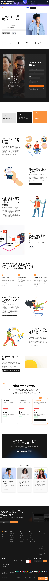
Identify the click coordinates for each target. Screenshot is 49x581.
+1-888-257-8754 (6, 562)
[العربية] (15, 571)
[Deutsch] (22, 571)
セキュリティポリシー (24, 577)
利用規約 (38, 88)
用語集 (30, 535)
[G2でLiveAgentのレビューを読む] (28, 561)
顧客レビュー (22, 537)
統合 (2, 540)
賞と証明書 (21, 535)
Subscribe (45, 561)
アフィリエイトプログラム (24, 539)
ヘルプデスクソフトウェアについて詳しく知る (9, 315)
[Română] (26, 572)
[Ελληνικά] (23, 571)
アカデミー (31, 537)
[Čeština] (18, 571)
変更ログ (11, 539)
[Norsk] (46, 571)
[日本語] (39, 571)
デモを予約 (14, 33)
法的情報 (21, 541)
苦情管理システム (41, 548)
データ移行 (12, 535)
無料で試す (9, 419)
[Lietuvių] (41, 571)
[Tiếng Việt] (36, 572)
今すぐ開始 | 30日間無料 (6, 33)
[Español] (27, 571)
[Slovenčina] (30, 572)
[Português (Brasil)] (24, 572)
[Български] (17, 571)
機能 (2, 538)
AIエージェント (11, 7)
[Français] (32, 571)
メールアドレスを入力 (32, 72)
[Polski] (23, 572)
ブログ (30, 533)
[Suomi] (30, 571)
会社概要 (21, 533)
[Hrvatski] (34, 571)
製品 (16, 7)
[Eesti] (29, 571)
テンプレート (31, 539)
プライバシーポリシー (32, 577)
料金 (2, 536)
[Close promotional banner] (47, 1)
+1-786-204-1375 (6, 564)
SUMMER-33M (6, 4)
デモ (38, 7)
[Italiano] (37, 571)
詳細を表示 (31, 246)
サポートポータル (13, 533)
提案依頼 (11, 541)
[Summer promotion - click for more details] (24, 3)
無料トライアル (33, 7)
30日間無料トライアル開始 (22, 451)
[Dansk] (20, 571)
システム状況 (12, 537)
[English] (25, 571)
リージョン (30, 80)
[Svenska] (33, 572)
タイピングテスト (32, 541)
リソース (20, 7)
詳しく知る (4, 285)
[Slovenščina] (31, 572)
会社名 (30, 76)
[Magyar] (36, 571)
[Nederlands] (44, 571)
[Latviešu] (42, 571)
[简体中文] (38, 572)
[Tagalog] (35, 572)
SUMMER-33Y (15, 4)
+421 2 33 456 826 (6, 560)
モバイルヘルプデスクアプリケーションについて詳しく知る (10, 371)
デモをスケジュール (14, 522)
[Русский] (28, 572)
